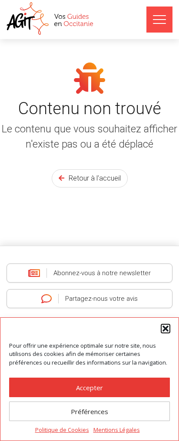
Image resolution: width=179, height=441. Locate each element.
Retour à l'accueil (95, 178)
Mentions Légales (116, 430)
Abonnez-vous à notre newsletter (102, 273)
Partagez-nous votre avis (101, 299)
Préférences (89, 411)
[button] (165, 328)
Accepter (89, 387)
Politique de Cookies (62, 430)
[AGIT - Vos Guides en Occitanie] (51, 18)
